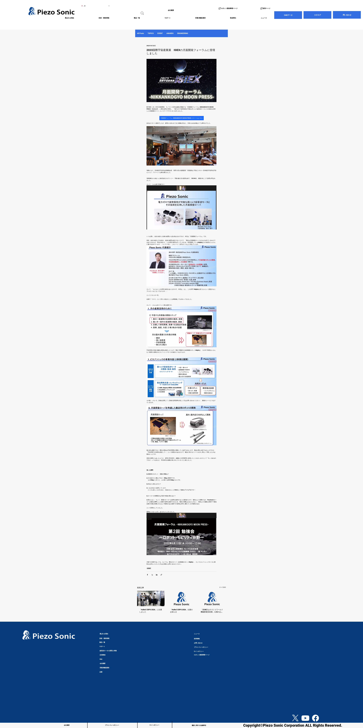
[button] (93, 18)
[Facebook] (315, 718)
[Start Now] (7, 701)
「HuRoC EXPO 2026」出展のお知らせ (181, 611)
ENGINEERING (182, 33)
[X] (295, 718)
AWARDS (169, 33)
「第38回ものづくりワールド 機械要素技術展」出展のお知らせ (212, 611)
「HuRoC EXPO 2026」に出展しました (150, 611)
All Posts (140, 33)
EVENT (160, 33)
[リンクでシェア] (161, 575)
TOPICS (151, 33)
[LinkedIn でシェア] (157, 575)
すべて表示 (222, 587)
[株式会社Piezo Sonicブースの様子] (151, 598)
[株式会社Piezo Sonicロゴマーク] (212, 598)
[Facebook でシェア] (147, 575)
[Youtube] (305, 718)
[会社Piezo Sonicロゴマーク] (181, 598)
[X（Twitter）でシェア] (152, 575)
